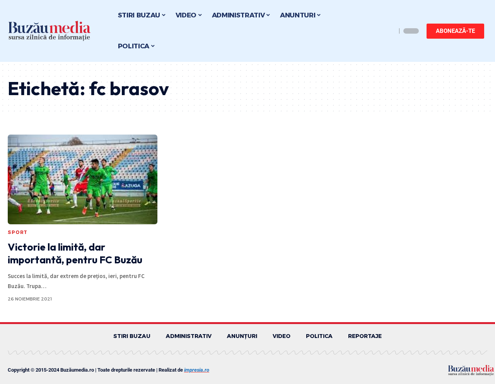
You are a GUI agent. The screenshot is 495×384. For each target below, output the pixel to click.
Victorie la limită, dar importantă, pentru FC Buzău (75, 253)
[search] (388, 30)
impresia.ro (196, 370)
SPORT (17, 232)
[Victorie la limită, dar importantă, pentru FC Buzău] (82, 179)
